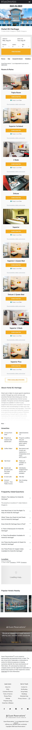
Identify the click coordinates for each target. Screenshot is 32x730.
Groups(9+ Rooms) (17, 59)
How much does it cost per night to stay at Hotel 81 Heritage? (13, 512)
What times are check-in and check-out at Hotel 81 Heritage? (13, 518)
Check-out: (20, 39)
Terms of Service (7, 694)
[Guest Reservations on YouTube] (27, 708)
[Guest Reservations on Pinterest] (22, 708)
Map (9, 59)
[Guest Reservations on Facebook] (5, 708)
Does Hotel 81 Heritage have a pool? (13, 524)
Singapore (13, 562)
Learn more (4, 65)
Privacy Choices (22, 698)
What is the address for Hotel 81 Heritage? (12, 498)
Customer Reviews (8, 691)
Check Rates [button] (16, 97)
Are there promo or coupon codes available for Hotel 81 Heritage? (12, 550)
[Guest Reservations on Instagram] (16, 708)
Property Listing (8, 701)
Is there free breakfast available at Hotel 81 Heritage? (13, 536)
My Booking (24, 689)
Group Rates (24, 691)
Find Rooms (16, 52)
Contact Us (24, 687)
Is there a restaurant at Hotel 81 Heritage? (12, 530)
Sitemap (8, 698)
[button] (2, 17)
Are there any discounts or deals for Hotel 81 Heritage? (13, 543)
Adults (14, 44)
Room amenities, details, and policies (16, 104)
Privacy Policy (7, 696)
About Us (7, 687)
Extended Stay (24, 696)
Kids (23, 44)
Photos (3, 59)
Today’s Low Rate (17, 100)
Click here (4, 671)
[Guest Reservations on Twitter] (10, 708)
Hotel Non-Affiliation (7, 703)
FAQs (7, 689)
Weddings (28, 59)
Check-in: (5, 39)
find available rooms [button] (16, 380)
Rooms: (4, 44)
